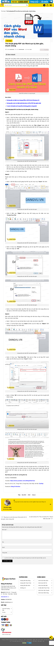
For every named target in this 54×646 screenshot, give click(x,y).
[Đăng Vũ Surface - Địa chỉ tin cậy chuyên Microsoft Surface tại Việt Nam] (2, 5)
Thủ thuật (3, 11)
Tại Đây (41, 483)
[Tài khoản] (44, 5)
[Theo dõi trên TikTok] (5, 619)
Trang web (4, 552)
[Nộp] (27, 5)
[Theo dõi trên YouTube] (7, 619)
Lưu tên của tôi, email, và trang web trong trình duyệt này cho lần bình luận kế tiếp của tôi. (25, 557)
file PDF (24, 495)
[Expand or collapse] (47, 55)
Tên (3, 542)
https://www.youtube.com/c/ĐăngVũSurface (22, 480)
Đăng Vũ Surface (15, 486)
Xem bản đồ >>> (5, 596)
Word (33, 495)
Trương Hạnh (21, 49)
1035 (7, 509)
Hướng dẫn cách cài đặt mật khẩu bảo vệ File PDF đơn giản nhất (24, 103)
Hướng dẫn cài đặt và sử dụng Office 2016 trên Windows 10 (23, 100)
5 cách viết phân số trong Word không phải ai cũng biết (22, 106)
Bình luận (4, 529)
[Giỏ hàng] (47, 5)
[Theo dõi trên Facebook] (2, 619)
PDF (29, 495)
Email (3, 547)
